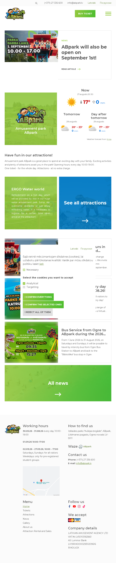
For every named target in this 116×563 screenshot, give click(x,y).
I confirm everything (38, 297)
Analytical (32, 283)
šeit (41, 264)
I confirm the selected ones (43, 304)
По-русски (86, 248)
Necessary (32, 269)
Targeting (32, 287)
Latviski (74, 248)
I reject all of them (38, 312)
